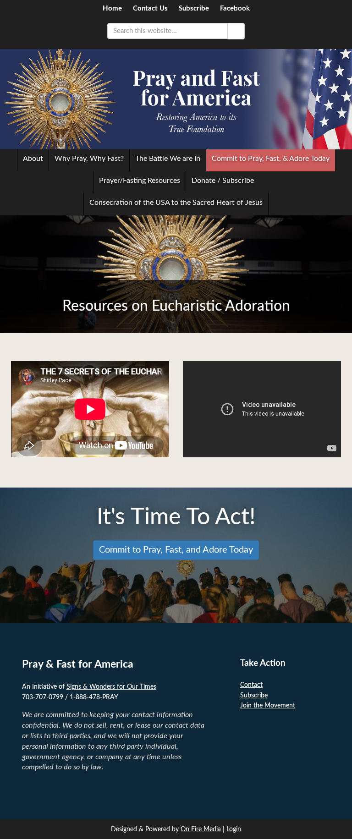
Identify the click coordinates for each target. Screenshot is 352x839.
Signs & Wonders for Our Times (111, 687)
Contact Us (150, 8)
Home (112, 8)
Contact (251, 685)
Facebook (235, 8)
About (33, 158)
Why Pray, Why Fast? (89, 158)
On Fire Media (201, 829)
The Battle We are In (167, 158)
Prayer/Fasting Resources (139, 180)
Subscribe (194, 8)
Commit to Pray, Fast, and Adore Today (176, 549)
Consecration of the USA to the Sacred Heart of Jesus (176, 202)
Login (233, 829)
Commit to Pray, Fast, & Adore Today (271, 158)
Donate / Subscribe (223, 180)
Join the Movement (267, 705)
